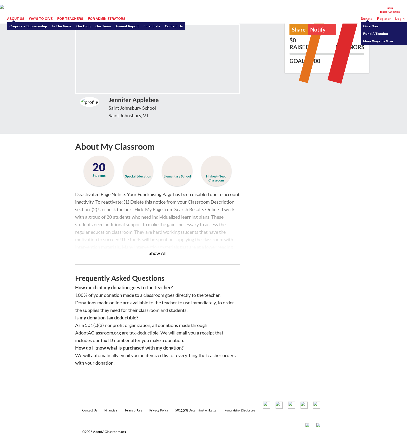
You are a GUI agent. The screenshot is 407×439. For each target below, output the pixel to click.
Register (384, 18)
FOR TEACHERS (70, 18)
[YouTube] (304, 406)
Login (400, 18)
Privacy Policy (158, 410)
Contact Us (89, 410)
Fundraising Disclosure (240, 410)
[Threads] (316, 406)
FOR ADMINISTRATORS (106, 18)
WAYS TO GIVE (41, 18)
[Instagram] (279, 406)
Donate (366, 18)
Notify (323, 29)
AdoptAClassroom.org (109, 432)
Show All (158, 253)
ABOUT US (15, 18)
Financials (111, 410)
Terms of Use (133, 410)
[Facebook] (267, 406)
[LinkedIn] (291, 406)
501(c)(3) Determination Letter (196, 410)
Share (298, 29)
